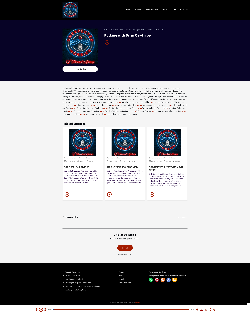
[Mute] (197, 309)
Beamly (137, 302)
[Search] (175, 10)
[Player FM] (157, 281)
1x (201, 309)
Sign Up (125, 248)
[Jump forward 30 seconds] (45, 309)
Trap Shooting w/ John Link (122, 166)
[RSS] (174, 281)
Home (128, 10)
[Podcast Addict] (163, 281)
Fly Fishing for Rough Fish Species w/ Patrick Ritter (82, 286)
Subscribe (165, 10)
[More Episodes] (213, 309)
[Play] (40, 309)
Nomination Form (151, 10)
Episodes (137, 10)
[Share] (209, 309)
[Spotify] (151, 281)
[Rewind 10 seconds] (36, 309)
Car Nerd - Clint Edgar (76, 166)
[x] (180, 10)
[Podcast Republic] (169, 281)
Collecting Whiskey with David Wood (78, 283)
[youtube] (186, 10)
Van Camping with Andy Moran (76, 290)
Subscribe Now (80, 69)
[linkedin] (183, 10)
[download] (205, 309)
